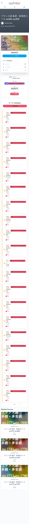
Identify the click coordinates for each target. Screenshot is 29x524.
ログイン (14, 7)
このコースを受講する (14, 93)
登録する (24, 7)
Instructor (14, 76)
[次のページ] (19, 404)
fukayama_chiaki (8, 23)
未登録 (6, 83)
